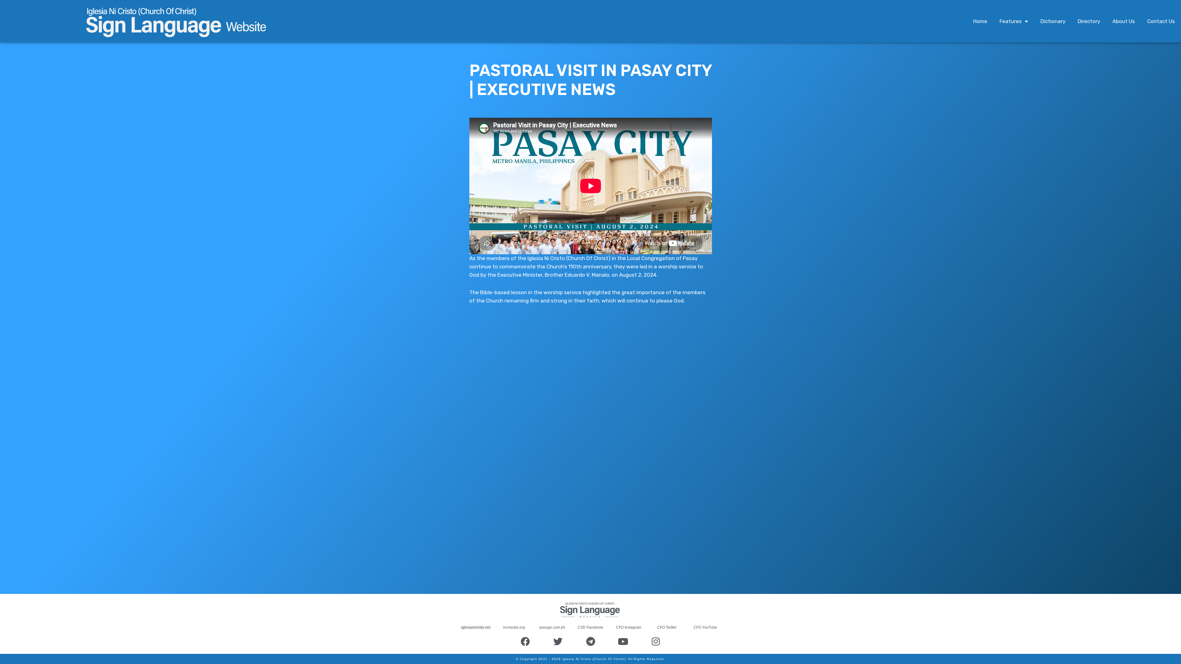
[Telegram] (590, 641)
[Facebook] (525, 641)
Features (1011, 21)
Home (980, 21)
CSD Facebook (590, 627)
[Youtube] (623, 641)
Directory (1089, 21)
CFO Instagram (628, 627)
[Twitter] (558, 641)
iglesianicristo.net (475, 627)
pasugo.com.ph (552, 627)
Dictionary (1052, 21)
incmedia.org (514, 627)
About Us (1123, 21)
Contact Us (1161, 21)
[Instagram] (655, 641)
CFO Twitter (667, 627)
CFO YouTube (705, 627)
